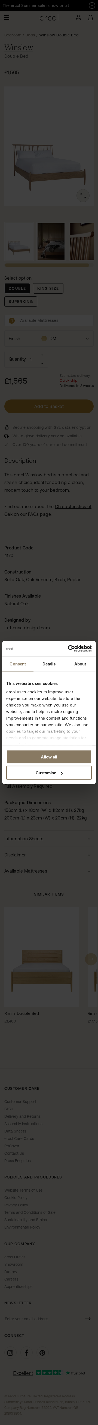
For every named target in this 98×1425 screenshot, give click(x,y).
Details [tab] (49, 663)
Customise (46, 773)
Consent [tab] (18, 663)
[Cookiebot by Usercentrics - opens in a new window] (69, 648)
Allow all (49, 756)
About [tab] (80, 663)
